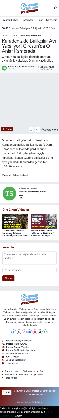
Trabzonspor (27, 20)
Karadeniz (51, 20)
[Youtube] (35, 331)
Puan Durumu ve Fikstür (17, 353)
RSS (8, 392)
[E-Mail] (21, 197)
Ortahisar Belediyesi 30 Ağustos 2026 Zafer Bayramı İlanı (29, 28)
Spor (40, 20)
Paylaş (9, 129)
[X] (19, 331)
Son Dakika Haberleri (16, 360)
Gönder (8, 278)
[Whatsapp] (45, 331)
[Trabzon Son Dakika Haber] (9, 193)
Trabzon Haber (10, 20)
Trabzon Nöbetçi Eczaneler (19, 340)
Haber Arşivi (12, 363)
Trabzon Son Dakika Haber (32, 191)
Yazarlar (41, 374)
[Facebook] (13, 331)
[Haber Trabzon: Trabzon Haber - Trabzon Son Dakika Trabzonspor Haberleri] (29, 8)
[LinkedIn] (29, 331)
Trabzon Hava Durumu (16, 344)
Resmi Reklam (25, 374)
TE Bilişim (37, 402)
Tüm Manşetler (13, 356)
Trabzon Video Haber (29, 36)
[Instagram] (24, 331)
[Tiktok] (40, 331)
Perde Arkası (11, 378)
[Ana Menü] (3, 8)
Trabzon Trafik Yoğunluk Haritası (21, 350)
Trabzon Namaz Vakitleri (17, 347)
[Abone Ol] (49, 129)
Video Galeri (8, 36)
